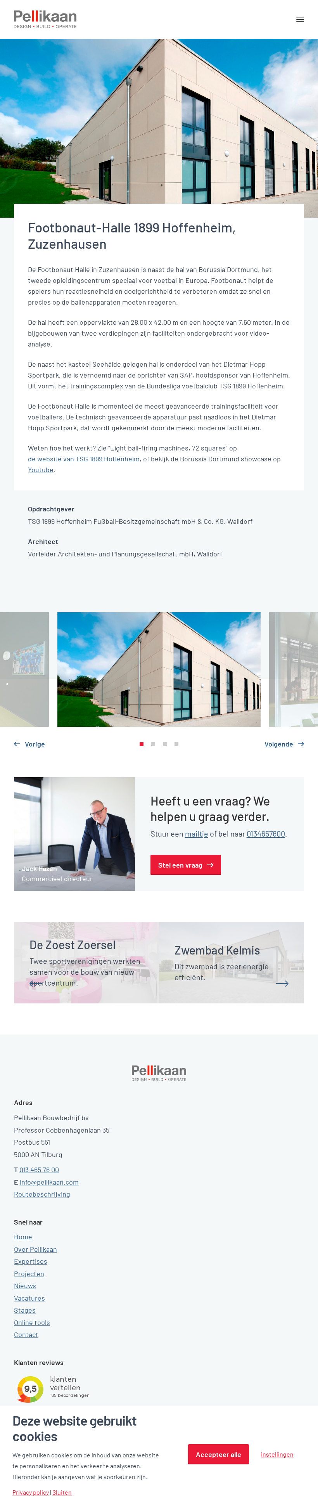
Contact (26, 1334)
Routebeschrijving (42, 1194)
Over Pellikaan (35, 1249)
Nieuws (25, 1285)
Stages (25, 1310)
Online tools (32, 1322)
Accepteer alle (218, 1454)
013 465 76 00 (39, 1169)
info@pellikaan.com (49, 1182)
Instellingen (277, 1454)
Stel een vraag (180, 865)
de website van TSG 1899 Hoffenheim (84, 458)
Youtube (41, 469)
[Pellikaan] (45, 19)
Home (23, 1236)
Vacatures (29, 1298)
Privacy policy (30, 1492)
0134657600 (266, 833)
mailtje (196, 833)
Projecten (29, 1273)
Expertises (30, 1261)
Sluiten (62, 1492)
